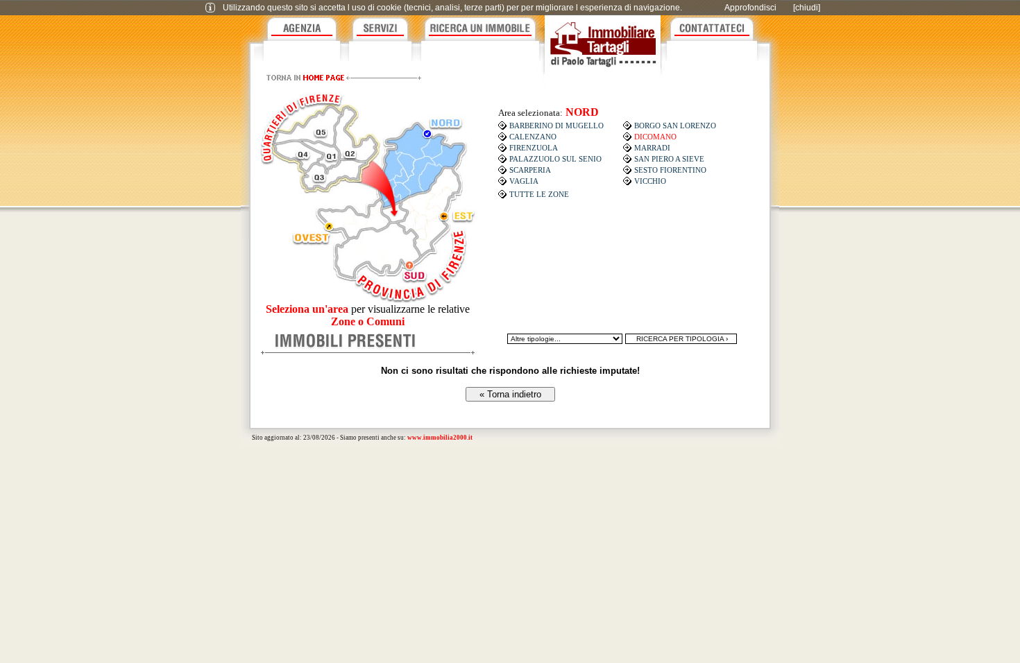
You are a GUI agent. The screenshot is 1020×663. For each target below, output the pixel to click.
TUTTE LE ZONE (539, 194)
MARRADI (652, 148)
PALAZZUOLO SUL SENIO (555, 159)
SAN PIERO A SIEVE (669, 159)
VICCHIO (650, 181)
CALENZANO (532, 136)
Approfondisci (750, 7)
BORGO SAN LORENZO (675, 125)
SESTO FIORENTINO (670, 170)
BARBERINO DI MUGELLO (556, 125)
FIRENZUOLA (533, 148)
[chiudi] (806, 7)
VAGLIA (523, 181)
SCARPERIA (530, 170)
